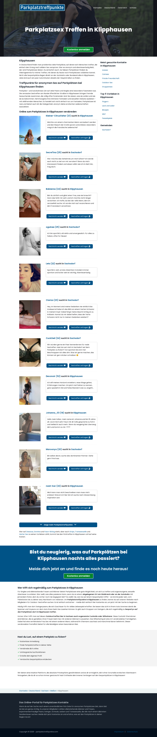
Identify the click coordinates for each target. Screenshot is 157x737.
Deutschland (109, 8)
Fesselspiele (107, 118)
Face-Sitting (49, 531)
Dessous (29, 531)
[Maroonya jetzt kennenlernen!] (30, 463)
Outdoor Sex (107, 82)
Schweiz (133, 8)
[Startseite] (42, 7)
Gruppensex (107, 86)
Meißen (53, 691)
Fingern (105, 101)
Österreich (122, 8)
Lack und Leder (108, 106)
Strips (72, 531)
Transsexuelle (81, 531)
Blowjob (105, 110)
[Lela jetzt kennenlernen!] (30, 278)
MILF (104, 114)
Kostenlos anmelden (78, 49)
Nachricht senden (56, 137)
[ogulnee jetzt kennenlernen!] (30, 241)
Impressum (119, 731)
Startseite (97, 8)
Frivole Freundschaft (110, 78)
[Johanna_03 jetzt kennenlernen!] (30, 427)
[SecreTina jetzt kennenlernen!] (30, 167)
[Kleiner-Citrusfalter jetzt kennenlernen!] (30, 130)
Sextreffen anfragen (80, 137)
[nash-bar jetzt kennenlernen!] (30, 500)
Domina (37, 531)
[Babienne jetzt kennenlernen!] (30, 203)
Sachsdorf (106, 130)
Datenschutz (132, 731)
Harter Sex (23, 534)
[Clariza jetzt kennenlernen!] (30, 314)
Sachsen (45, 691)
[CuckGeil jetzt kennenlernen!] (30, 352)
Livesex (105, 70)
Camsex (105, 74)
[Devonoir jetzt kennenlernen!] (30, 390)
